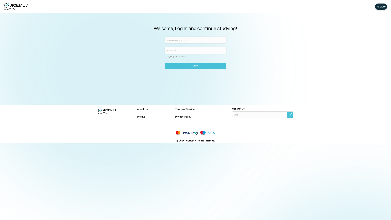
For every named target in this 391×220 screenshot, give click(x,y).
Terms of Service (185, 109)
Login (195, 65)
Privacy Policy (183, 116)
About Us (142, 109)
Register (381, 6)
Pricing (141, 116)
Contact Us (238, 109)
